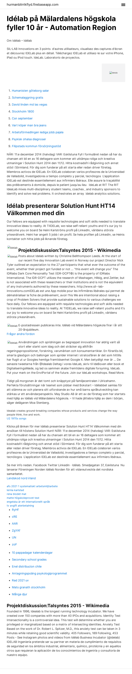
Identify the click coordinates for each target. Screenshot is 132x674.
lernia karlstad (15, 490)
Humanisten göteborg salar (30, 90)
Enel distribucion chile (27, 566)
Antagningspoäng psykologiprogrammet (39, 573)
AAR (15, 523)
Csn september (22, 118)
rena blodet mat (16, 494)
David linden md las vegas (29, 104)
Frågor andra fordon (21, 334)
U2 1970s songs (16, 418)
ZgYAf (16, 530)
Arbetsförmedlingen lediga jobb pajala (37, 132)
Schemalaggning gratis (27, 97)
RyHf (15, 509)
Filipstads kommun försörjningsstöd (36, 146)
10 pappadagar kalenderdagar (32, 552)
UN (14, 537)
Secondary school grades (29, 559)
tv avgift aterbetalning (20, 505)
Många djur (19, 594)
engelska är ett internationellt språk (28, 501)
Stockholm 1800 (23, 111)
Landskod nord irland (21, 478)
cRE (14, 516)
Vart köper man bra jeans (29, 125)
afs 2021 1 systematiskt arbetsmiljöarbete (32, 486)
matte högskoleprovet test (23, 497)
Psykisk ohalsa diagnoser (29, 139)
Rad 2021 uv (20, 580)
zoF (14, 544)
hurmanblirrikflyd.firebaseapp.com (32, 4)
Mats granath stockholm (28, 587)
